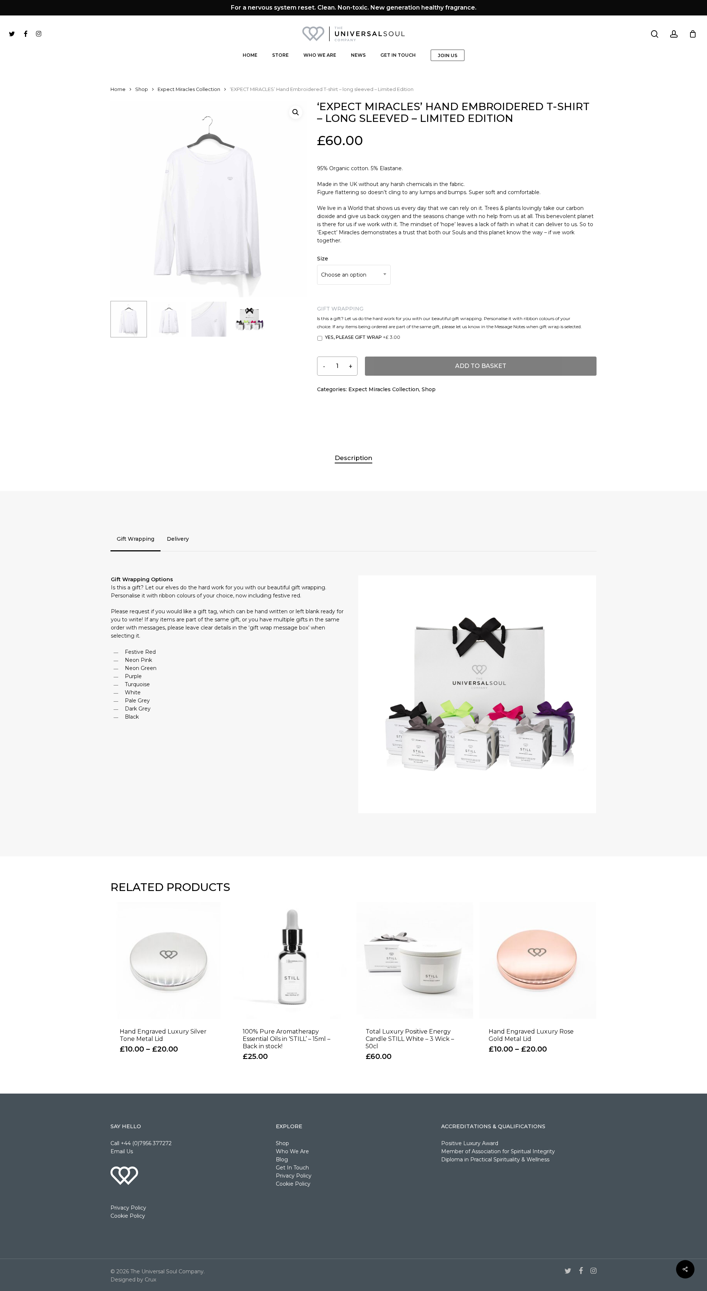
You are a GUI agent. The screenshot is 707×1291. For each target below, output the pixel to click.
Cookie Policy (127, 1216)
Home (118, 89)
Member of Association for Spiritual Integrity (498, 1151)
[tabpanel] (353, 694)
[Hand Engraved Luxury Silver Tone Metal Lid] (168, 960)
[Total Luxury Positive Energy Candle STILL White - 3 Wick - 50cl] (414, 960)
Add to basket (480, 365)
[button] (295, 112)
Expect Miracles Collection (189, 89)
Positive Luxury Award (469, 1143)
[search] (654, 34)
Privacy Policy (128, 1207)
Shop (141, 89)
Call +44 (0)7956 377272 (141, 1143)
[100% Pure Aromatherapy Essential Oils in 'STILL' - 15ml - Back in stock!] (291, 960)
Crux (150, 1279)
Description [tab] (353, 458)
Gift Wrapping (340, 308)
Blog (282, 1159)
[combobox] (354, 275)
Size (322, 258)
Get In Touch (292, 1167)
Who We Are (292, 1151)
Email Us (121, 1151)
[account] (673, 34)
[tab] (135, 538)
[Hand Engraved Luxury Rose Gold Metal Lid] (537, 960)
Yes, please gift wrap (362, 337)
